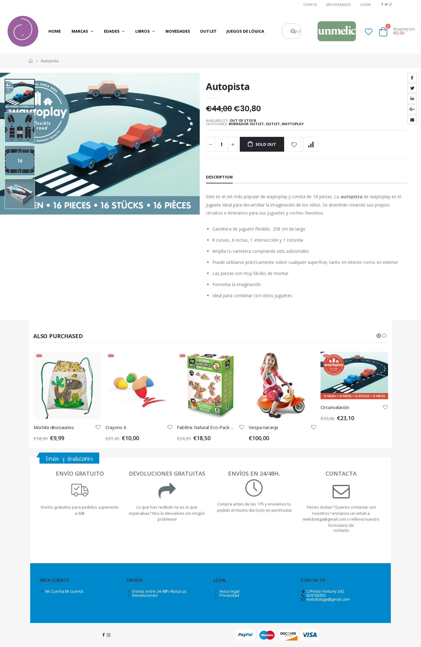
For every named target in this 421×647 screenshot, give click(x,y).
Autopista (228, 86)
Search (293, 31)
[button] (379, 335)
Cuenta (310, 4)
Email (412, 120)
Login (365, 4)
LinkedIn (412, 99)
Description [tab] (219, 177)
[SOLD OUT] (90, 361)
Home (31, 61)
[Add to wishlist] (294, 144)
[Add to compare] (310, 144)
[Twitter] (386, 4)
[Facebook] (382, 4)
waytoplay (293, 123)
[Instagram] (390, 4)
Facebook (412, 78)
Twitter (412, 88)
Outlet (273, 123)
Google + (412, 109)
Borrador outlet (246, 123)
